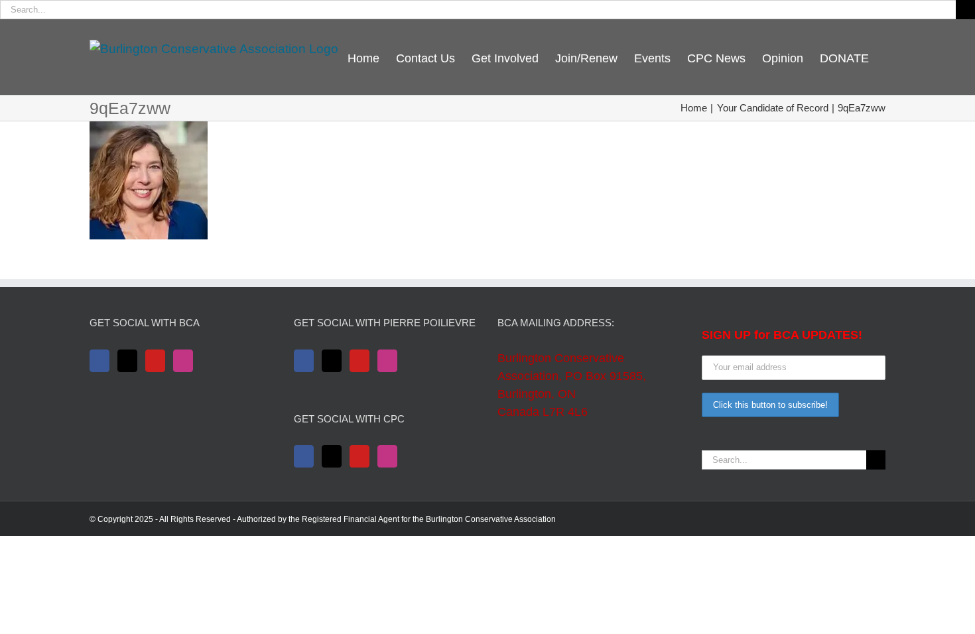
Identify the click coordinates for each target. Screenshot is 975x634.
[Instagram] (183, 360)
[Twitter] (127, 360)
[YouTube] (155, 360)
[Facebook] (99, 360)
